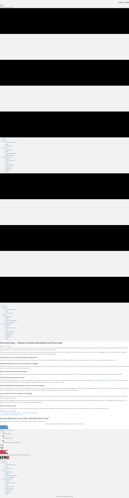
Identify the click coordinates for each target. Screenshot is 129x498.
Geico (6, 485)
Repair (7, 473)
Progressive (8, 490)
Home (4, 461)
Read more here (12, 421)
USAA (6, 494)
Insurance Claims (7, 479)
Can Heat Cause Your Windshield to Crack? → (12, 414)
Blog (6, 466)
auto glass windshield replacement (102, 380)
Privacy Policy (9, 468)
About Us (5, 463)
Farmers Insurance (10, 483)
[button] (0, 445)
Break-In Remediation (11, 475)
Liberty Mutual (9, 486)
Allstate (7, 481)
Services (5, 470)
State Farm (8, 492)
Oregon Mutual (9, 488)
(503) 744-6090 (123, 2)
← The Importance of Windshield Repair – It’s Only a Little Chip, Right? (18, 413)
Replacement (8, 472)
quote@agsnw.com (8, 438)
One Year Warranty (10, 464)
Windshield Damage (10, 411)
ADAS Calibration (10, 477)
